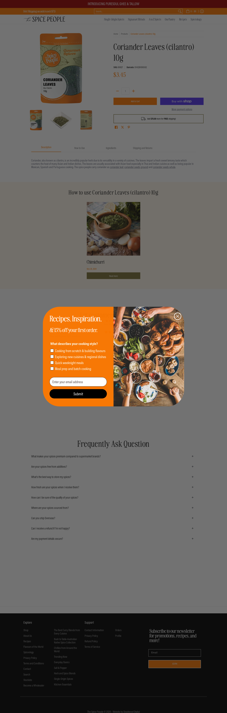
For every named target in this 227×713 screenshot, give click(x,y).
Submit (78, 393)
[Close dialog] (177, 316)
